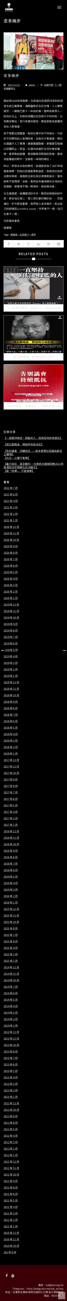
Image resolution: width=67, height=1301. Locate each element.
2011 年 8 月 (11, 1187)
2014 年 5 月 (11, 999)
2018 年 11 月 (11, 689)
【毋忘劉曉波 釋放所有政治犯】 (24, 444)
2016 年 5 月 (11, 876)
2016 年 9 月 (11, 850)
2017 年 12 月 (11, 760)
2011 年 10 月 (11, 1174)
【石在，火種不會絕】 (17, 458)
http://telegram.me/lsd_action (45, 1288)
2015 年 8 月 (11, 928)
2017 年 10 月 (11, 773)
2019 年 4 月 (11, 656)
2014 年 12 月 (11, 967)
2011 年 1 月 (11, 1226)
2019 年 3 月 (11, 663)
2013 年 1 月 (11, 1097)
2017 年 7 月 (11, 792)
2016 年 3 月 (11, 889)
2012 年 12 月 (11, 1103)
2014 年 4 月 (11, 1006)
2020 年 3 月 (11, 585)
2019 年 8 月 (11, 630)
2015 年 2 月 (11, 954)
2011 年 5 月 (11, 1200)
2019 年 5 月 (11, 650)
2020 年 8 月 (11, 553)
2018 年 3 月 (11, 740)
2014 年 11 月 (11, 974)
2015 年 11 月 (11, 915)
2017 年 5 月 (11, 805)
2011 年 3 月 (11, 1213)
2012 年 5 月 (11, 1129)
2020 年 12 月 (11, 527)
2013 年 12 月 (11, 1032)
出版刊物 (48, 85)
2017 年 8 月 (11, 786)
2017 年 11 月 (11, 766)
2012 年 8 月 (11, 1122)
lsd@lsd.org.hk (54, 1285)
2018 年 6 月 (11, 721)
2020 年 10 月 (11, 540)
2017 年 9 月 (11, 779)
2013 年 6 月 (11, 1064)
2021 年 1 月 (11, 520)
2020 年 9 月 (11, 546)
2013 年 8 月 (11, 1051)
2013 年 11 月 (11, 1038)
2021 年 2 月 (11, 514)
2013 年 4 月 (11, 1077)
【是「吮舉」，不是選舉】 (19, 471)
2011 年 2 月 (11, 1220)
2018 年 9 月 (11, 701)
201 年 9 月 (10, 1252)
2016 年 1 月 (11, 902)
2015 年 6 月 (11, 941)
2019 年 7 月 (11, 637)
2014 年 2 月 (11, 1019)
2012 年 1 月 (11, 1155)
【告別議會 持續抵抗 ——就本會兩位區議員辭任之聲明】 (33, 452)
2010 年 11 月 (11, 1239)
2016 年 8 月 (11, 857)
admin (32, 85)
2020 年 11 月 (11, 533)
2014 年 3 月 (11, 1012)
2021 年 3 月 (11, 507)
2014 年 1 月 (11, 1025)
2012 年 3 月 (11, 1142)
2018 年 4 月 (11, 734)
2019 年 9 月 (11, 624)
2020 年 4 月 (11, 578)
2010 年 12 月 (11, 1233)
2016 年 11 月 (11, 838)
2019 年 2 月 (11, 669)
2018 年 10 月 (11, 695)
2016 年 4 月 (11, 883)
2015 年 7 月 (11, 935)
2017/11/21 (14, 85)
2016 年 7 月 (11, 863)
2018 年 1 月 (11, 753)
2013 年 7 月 (11, 1058)
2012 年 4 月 (11, 1135)
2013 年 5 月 (11, 1071)
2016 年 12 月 (11, 831)
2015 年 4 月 (11, 948)
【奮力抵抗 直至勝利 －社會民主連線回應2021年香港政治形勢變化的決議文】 (33, 465)
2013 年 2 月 (11, 1090)
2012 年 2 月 (11, 1148)
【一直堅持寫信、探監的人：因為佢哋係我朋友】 (33, 438)
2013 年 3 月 (11, 1084)
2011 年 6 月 (11, 1194)
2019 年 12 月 (11, 604)
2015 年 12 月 (11, 909)
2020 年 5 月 (11, 572)
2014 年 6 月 (11, 993)
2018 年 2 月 (11, 747)
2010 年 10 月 (11, 1246)
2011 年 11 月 (11, 1168)
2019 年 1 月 (11, 676)
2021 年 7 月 (11, 488)
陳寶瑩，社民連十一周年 (23, 234)
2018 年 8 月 (11, 708)
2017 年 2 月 (11, 818)
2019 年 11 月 (11, 611)
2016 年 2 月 (11, 896)
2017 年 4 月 (11, 812)
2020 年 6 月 (11, 565)
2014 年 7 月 (11, 986)
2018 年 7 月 (11, 714)
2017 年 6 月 (11, 799)
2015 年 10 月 (11, 922)
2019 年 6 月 (11, 643)
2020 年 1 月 (11, 598)
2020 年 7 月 (11, 559)
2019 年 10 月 (11, 617)
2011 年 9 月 (11, 1181)
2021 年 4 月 (11, 501)
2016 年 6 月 (11, 870)
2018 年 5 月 (11, 727)
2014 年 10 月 (11, 980)
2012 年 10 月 (11, 1110)
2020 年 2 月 (11, 591)
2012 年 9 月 (11, 1116)
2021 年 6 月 (11, 494)
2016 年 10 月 (11, 844)
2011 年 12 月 (11, 1161)
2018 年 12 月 (11, 682)
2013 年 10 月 (11, 1045)
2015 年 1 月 (11, 961)
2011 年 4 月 (11, 1207)
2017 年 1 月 (11, 825)
